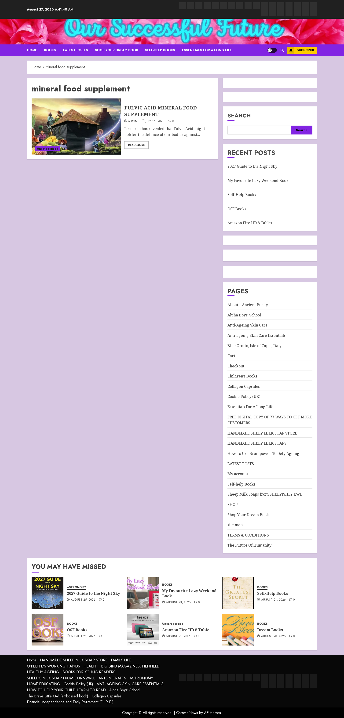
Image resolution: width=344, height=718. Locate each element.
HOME (32, 50)
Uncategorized (47, 149)
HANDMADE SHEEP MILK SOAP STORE (262, 433)
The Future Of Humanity (249, 545)
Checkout (235, 366)
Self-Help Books (241, 194)
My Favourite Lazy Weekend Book (258, 180)
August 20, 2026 (273, 636)
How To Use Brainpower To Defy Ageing (263, 453)
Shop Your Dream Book (116, 50)
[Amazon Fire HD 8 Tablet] (143, 629)
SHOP (232, 504)
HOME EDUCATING (43, 684)
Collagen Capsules (243, 386)
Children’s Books (242, 376)
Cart (231, 355)
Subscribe (306, 50)
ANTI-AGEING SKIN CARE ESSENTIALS (130, 684)
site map (235, 524)
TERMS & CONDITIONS (248, 535)
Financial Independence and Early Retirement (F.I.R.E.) (70, 702)
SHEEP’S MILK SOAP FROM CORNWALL (61, 678)
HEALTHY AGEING (43, 672)
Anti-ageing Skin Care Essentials (256, 335)
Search (239, 115)
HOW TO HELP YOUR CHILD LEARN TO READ (66, 690)
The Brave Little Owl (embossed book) (57, 696)
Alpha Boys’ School (244, 315)
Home (32, 660)
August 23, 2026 (178, 602)
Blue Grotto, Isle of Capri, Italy (254, 345)
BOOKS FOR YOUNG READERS (88, 672)
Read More (136, 145)
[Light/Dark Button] (272, 50)
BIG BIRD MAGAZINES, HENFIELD (130, 666)
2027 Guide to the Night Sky (252, 166)
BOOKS (50, 50)
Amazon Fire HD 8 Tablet (249, 222)
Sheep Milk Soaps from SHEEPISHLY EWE (264, 494)
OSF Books (236, 208)
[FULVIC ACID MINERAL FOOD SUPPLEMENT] (76, 126)
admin (132, 121)
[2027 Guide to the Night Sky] (47, 593)
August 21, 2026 (273, 600)
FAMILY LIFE (121, 660)
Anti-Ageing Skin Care (247, 325)
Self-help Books (160, 50)
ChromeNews (187, 712)
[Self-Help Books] (238, 593)
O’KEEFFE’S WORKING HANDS (53, 666)
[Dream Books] (238, 629)
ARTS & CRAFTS (112, 678)
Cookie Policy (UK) (243, 396)
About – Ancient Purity (247, 304)
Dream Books (270, 629)
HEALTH (91, 666)
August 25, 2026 (83, 600)
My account (237, 473)
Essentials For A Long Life (207, 50)
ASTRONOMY (76, 587)
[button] (282, 50)
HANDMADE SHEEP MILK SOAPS (256, 443)
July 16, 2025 (155, 121)
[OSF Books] (47, 629)
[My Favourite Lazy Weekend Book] (143, 593)
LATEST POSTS (75, 50)
